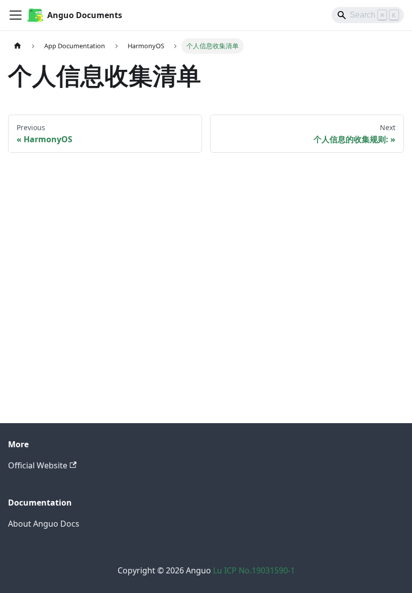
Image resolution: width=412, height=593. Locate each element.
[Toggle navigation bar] (15, 15)
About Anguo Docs (43, 523)
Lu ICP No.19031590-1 (254, 570)
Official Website (37, 465)
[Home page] (17, 46)
